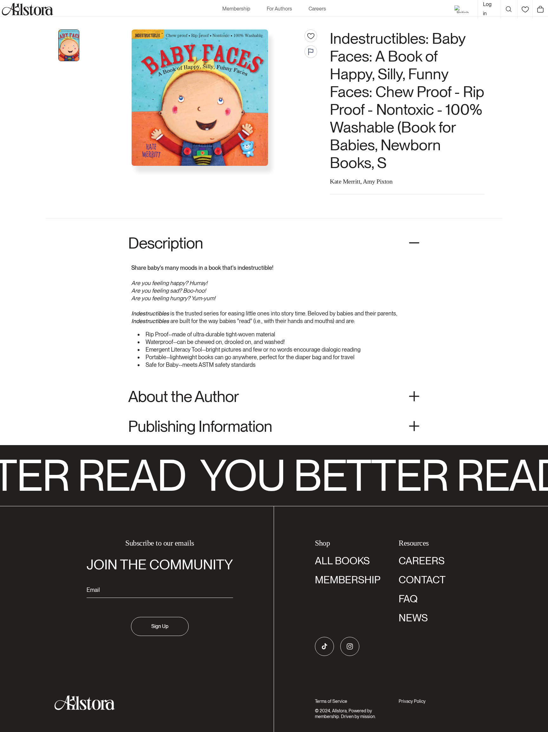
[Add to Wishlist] (310, 35)
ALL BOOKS (342, 560)
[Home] (26, 9)
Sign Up (159, 626)
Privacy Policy (412, 701)
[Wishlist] (525, 9)
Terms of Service (331, 701)
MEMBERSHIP (348, 579)
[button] (508, 9)
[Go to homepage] (156, 702)
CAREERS (422, 560)
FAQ (408, 599)
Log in (487, 8)
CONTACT (422, 579)
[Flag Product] (310, 51)
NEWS (413, 618)
